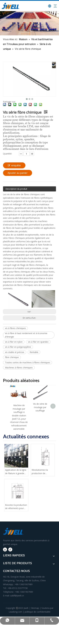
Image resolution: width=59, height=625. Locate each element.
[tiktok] (10, 549)
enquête (16, 165)
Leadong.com (15, 611)
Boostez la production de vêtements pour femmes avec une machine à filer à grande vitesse (16, 507)
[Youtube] (5, 549)
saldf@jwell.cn (17, 595)
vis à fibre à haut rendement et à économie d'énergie (26, 335)
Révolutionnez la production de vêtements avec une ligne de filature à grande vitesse (41, 471)
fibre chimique (12, 357)
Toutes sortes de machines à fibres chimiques (27, 362)
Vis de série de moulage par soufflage (40, 407)
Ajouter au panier (18, 173)
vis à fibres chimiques (15, 328)
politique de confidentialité (37, 611)
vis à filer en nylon (14, 341)
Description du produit (16, 188)
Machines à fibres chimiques (19, 367)
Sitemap (35, 608)
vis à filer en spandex (38, 341)
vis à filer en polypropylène (18, 346)
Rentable (34, 352)
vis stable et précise (14, 352)
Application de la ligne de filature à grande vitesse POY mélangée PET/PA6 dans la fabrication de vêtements (16, 471)
